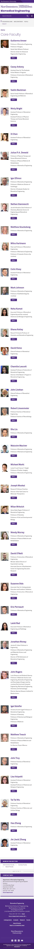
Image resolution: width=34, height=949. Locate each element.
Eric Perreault (17, 607)
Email (23, 914)
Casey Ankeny (17, 67)
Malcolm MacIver (19, 446)
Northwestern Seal (17, 932)
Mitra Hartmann (18, 243)
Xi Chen (14, 134)
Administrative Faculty (8, 864)
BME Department (18, 21)
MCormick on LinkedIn (18, 941)
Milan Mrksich (17, 507)
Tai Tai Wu (15, 800)
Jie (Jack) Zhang (18, 840)
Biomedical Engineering (15, 11)
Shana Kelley (17, 330)
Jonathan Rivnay (18, 642)
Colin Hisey (16, 269)
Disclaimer (17, 946)
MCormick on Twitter (12, 941)
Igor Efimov (16, 178)
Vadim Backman (18, 90)
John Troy (15, 758)
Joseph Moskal (18, 486)
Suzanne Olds (17, 584)
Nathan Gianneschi (20, 204)
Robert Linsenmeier (20, 408)
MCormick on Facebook (15, 941)
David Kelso (16, 348)
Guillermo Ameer (18, 41)
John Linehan (17, 390)
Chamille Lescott (19, 367)
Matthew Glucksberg (20, 227)
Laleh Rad (15, 623)
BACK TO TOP (16, 871)
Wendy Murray (17, 532)
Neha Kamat (16, 309)
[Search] (27, 16)
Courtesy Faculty (22, 864)
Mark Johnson (17, 288)
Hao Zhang (16, 823)
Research (22, 920)
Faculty (28, 920)
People (26, 21)
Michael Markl (17, 465)
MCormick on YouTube (22, 941)
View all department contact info (17, 916)
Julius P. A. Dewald (19, 153)
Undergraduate (8, 920)
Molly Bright (16, 109)
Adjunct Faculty (9, 866)
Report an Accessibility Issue (17, 925)
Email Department (8, 892)
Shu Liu (14, 429)
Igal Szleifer (16, 706)
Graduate (15, 920)
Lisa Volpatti (17, 777)
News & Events (17, 923)
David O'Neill (17, 554)
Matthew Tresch (18, 735)
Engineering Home (7, 21)
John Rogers (16, 672)
